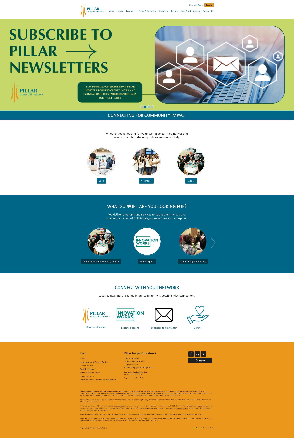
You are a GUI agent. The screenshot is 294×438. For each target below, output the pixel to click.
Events (174, 11)
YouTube (203, 354)
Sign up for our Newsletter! (134, 378)
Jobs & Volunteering (190, 11)
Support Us (208, 11)
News (120, 11)
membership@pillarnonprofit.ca (139, 367)
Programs (130, 11)
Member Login (87, 376)
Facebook (191, 354)
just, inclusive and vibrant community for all (186, 414)
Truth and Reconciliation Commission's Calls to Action (182, 418)
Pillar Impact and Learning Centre (101, 261)
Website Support (88, 369)
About (111, 11)
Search (83, 358)
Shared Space (147, 261)
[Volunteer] (146, 161)
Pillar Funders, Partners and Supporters (98, 379)
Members (163, 11)
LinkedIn (197, 354)
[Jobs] (101, 161)
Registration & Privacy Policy (94, 362)
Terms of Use (86, 365)
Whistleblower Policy (90, 372)
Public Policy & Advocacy (193, 261)
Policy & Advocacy (147, 11)
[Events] (191, 161)
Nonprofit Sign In (196, 5)
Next (213, 243)
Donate (209, 5)
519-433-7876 (131, 364)
